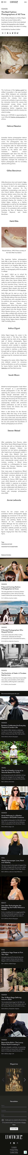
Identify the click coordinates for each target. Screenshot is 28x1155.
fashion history (6, 544)
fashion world (20, 90)
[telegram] (17, 33)
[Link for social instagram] (14, 1143)
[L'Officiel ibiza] (14, 2)
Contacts (13, 1147)
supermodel (5, 315)
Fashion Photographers (9, 546)
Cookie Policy (14, 1152)
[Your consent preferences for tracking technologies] (25, 1152)
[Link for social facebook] (10, 1143)
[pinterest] (7, 33)
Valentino (4, 368)
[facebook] (5, 33)
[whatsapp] (15, 33)
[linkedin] (10, 33)
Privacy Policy (14, 1150)
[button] (25, 1080)
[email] (2, 33)
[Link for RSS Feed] (17, 1143)
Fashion (4, 9)
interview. (23, 290)
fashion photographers (18, 117)
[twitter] (12, 33)
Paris (24, 182)
